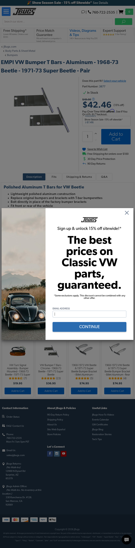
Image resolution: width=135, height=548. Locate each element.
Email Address (61, 308)
